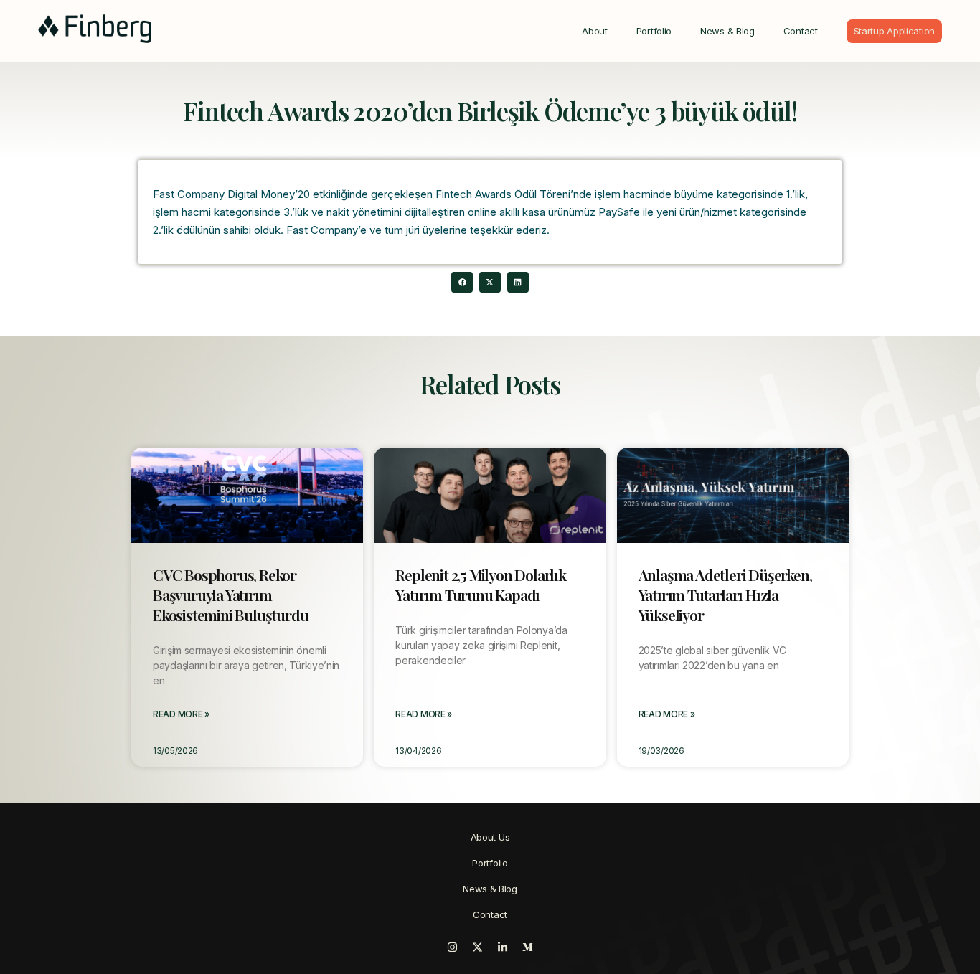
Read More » (181, 714)
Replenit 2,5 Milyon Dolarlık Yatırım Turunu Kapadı (480, 584)
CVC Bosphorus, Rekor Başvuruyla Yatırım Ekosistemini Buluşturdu (230, 594)
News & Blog (727, 31)
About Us (490, 837)
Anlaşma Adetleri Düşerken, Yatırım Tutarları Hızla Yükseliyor (725, 594)
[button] (461, 282)
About (595, 31)
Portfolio (654, 31)
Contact (800, 31)
